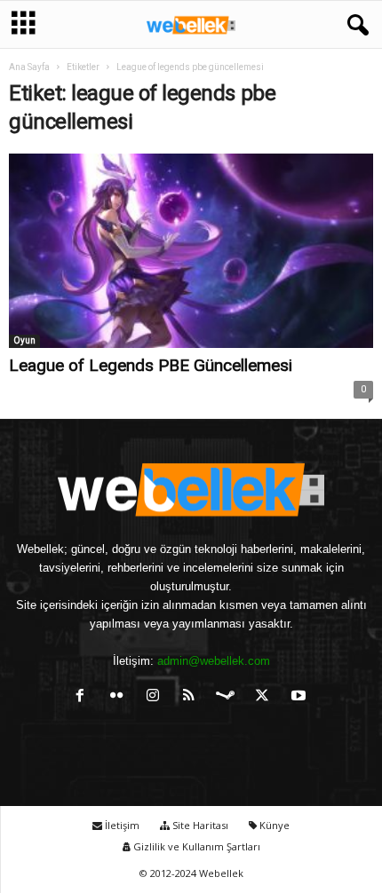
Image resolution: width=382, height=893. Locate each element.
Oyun (24, 340)
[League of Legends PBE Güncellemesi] (191, 251)
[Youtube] (300, 697)
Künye (273, 825)
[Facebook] (84, 697)
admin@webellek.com (213, 661)
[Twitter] (266, 697)
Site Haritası (199, 825)
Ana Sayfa (29, 67)
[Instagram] (157, 697)
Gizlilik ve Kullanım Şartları (195, 846)
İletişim (120, 825)
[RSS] (193, 697)
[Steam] (229, 697)
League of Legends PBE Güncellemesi (150, 365)
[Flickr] (120, 697)
